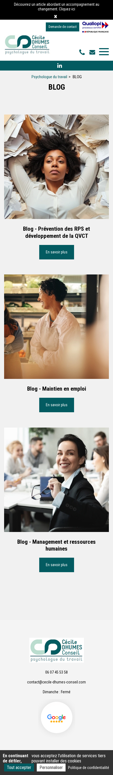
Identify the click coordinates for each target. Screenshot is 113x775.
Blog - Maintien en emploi (56, 388)
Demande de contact (63, 27)
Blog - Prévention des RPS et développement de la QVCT (56, 232)
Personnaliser (51, 767)
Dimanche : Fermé (56, 692)
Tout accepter (19, 767)
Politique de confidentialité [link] (88, 767)
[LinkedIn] (59, 65)
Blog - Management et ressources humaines (56, 545)
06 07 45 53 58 (56, 672)
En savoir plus (56, 252)
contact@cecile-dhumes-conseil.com (93, 52)
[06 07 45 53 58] (83, 52)
